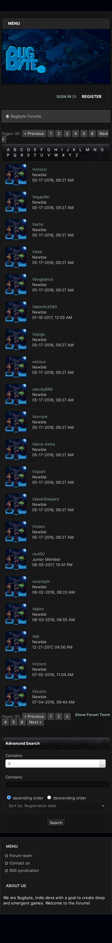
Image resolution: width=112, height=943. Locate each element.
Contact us (19, 863)
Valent (38, 608)
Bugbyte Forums (26, 116)
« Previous (34, 133)
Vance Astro (43, 444)
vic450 (38, 554)
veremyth (41, 581)
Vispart (38, 471)
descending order (69, 797)
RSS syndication (23, 870)
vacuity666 (42, 389)
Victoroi (39, 169)
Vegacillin (41, 196)
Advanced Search (22, 743)
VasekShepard (45, 499)
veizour (39, 361)
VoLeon (39, 691)
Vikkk (37, 251)
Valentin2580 (44, 306)
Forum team (20, 855)
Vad (35, 636)
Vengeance (42, 279)
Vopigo (38, 334)
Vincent (39, 663)
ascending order (28, 797)
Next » (35, 722)
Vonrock (39, 416)
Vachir (38, 224)
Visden (38, 526)
